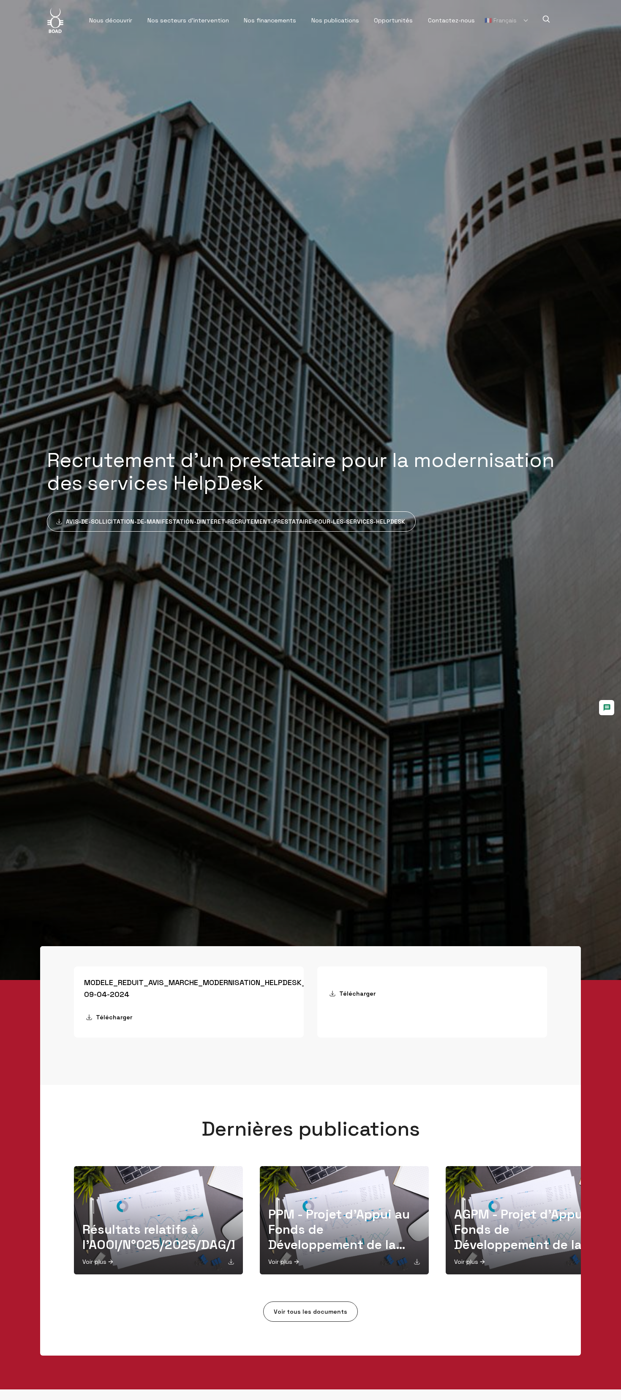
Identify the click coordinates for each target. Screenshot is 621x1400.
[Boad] (55, 20)
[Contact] (606, 707)
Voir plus (94, 1261)
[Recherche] (546, 19)
